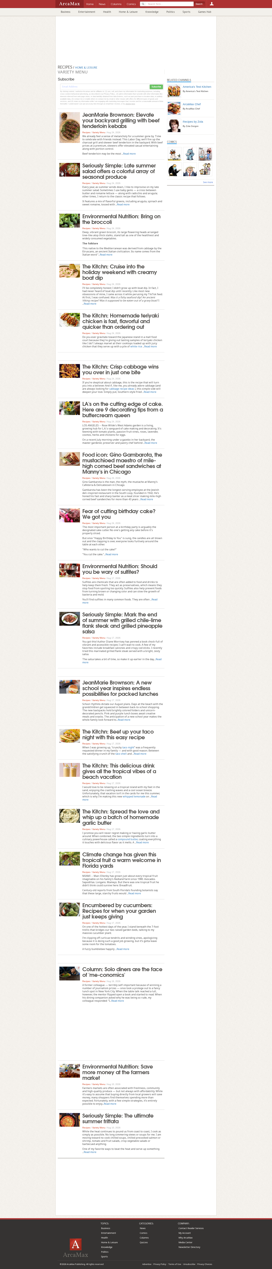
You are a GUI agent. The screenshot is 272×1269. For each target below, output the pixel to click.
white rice (136, 346)
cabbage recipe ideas (121, 388)
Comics (143, 1232)
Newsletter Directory (189, 1247)
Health (107, 12)
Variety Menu (98, 132)
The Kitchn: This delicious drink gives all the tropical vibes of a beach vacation (119, 770)
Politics (170, 12)
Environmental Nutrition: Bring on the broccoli (121, 218)
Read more (129, 153)
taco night (128, 747)
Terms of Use (174, 1264)
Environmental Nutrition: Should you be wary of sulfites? (119, 568)
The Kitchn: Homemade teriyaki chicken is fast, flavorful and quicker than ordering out (120, 320)
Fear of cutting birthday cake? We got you (119, 513)
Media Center (185, 1242)
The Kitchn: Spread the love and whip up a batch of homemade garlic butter (120, 816)
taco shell (121, 753)
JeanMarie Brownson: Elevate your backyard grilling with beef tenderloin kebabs (120, 120)
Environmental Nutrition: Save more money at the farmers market (117, 1071)
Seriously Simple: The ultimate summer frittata (117, 1118)
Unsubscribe (189, 1264)
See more (208, 182)
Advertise (146, 1264)
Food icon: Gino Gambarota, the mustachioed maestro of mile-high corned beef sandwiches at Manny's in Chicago (122, 462)
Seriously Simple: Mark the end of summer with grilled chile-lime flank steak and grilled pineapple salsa (122, 622)
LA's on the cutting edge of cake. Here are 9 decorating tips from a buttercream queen (122, 409)
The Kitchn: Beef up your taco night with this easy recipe (118, 734)
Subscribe (156, 87)
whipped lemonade (134, 796)
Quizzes (144, 1242)
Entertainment (86, 12)
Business (65, 12)
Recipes (86, 132)
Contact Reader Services (191, 1228)
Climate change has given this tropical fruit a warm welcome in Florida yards (121, 859)
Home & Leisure (128, 12)
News (143, 1228)
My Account (184, 1232)
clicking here (130, 104)
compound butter (128, 839)
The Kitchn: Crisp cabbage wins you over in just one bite (120, 369)
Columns (144, 1237)
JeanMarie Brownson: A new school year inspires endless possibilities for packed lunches (120, 687)
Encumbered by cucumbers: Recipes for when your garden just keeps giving (119, 910)
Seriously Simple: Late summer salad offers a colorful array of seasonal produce (119, 170)
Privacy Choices (204, 1264)
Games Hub (204, 12)
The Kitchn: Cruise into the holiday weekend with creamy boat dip (119, 271)
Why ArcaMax (185, 1237)
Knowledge (152, 12)
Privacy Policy (159, 1264)
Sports (186, 12)
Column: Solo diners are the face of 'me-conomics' (122, 971)
